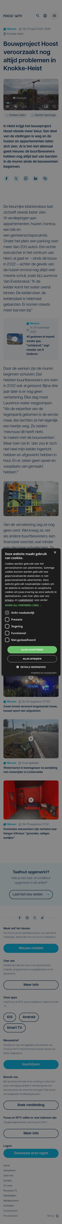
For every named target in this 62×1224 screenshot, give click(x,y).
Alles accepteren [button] (32, 649)
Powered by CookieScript (44, 673)
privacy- (9, 600)
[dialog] (31, 612)
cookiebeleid (25, 600)
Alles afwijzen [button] (32, 658)
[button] (31, 605)
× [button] (55, 552)
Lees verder (41, 600)
